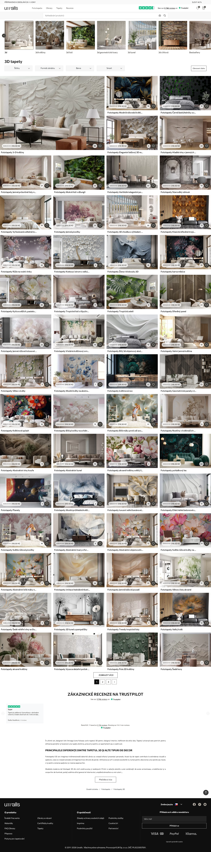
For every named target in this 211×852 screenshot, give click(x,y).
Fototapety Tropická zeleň (120, 311)
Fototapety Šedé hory (171, 669)
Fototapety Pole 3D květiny (120, 669)
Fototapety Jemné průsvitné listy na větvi (19, 192)
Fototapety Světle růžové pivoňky (17, 550)
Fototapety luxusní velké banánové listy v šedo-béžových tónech (125, 510)
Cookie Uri (113, 823)
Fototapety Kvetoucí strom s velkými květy (72, 271)
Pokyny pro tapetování (14, 838)
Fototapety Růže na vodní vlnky (16, 271)
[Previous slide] (4, 36)
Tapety (40, 828)
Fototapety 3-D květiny (12, 152)
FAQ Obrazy (10, 828)
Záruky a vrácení (44, 818)
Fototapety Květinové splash (15, 430)
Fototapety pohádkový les (173, 470)
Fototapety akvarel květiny (14, 669)
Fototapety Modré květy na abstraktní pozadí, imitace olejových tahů (72, 390)
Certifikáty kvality (45, 823)
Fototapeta (105, 789)
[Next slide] (207, 36)
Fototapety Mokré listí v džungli (69, 192)
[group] (49, 37)
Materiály (9, 823)
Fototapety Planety (10, 510)
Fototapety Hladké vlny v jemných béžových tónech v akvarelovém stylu (178, 152)
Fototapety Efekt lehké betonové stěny (178, 510)
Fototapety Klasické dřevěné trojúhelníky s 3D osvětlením (178, 231)
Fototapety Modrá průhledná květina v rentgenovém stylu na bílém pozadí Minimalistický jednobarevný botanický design (72, 510)
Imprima (80, 823)
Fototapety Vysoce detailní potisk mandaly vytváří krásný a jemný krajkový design (72, 669)
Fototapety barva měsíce (173, 271)
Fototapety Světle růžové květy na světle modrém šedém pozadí (178, 550)
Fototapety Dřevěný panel (173, 311)
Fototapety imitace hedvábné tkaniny (72, 589)
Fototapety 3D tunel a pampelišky (70, 629)
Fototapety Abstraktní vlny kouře (17, 470)
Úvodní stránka (92, 789)
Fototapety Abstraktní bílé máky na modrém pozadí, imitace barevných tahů (19, 589)
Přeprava (8, 833)
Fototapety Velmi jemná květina (176, 351)
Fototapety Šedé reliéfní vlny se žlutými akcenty (19, 629)
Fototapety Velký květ (172, 629)
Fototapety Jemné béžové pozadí (123, 589)
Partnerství (113, 828)
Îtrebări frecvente (12, 818)
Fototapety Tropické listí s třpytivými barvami (72, 311)
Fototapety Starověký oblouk (175, 192)
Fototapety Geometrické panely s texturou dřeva (178, 390)
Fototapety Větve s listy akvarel (176, 589)
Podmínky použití (84, 828)
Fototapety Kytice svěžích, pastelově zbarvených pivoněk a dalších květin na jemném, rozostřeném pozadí (19, 311)
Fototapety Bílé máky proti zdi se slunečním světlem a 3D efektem (125, 430)
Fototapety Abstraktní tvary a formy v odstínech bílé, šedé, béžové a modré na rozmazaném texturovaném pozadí (72, 550)
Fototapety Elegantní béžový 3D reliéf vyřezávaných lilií (125, 152)
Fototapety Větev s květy (13, 390)
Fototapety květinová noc (120, 390)
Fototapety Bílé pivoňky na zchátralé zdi (72, 430)
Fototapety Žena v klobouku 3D (122, 271)
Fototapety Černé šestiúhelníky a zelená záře (178, 112)
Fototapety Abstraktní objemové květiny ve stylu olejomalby (125, 550)
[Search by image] (160, 15)
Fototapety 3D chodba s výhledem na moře (125, 231)
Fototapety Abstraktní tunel (68, 470)
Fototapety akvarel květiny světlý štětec (125, 470)
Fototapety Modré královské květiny (125, 112)
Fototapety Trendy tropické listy (123, 629)
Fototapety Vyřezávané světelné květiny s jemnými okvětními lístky (19, 231)
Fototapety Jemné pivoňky (67, 231)
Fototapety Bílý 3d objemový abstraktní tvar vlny (125, 351)
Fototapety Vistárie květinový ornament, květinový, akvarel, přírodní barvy (72, 351)
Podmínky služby (116, 818)
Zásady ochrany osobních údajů (90, 818)
